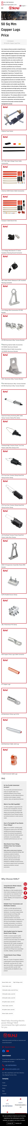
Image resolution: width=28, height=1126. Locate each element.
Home (4, 41)
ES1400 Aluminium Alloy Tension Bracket (12, 386)
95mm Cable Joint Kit (7, 1013)
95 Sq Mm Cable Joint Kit (8, 1009)
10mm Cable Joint (6, 986)
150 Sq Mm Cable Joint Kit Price (10, 990)
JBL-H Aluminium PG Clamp (9, 625)
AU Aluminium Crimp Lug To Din (10, 714)
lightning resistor (9, 62)
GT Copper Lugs (5, 684)
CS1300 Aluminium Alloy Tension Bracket (12, 340)
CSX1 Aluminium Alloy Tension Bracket (12, 379)
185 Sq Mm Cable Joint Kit (8, 994)
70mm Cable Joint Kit (7, 1006)
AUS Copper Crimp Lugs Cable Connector (12, 654)
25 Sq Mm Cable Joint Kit (8, 1002)
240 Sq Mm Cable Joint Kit (8, 998)
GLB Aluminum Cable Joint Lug (10, 744)
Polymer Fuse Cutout (7, 131)
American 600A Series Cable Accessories (12, 191)
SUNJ (5, 827)
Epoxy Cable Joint (6, 982)
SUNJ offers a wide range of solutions (13, 850)
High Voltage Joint (17, 982)
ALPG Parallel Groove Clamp (9, 595)
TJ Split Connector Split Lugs (9, 774)
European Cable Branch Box (9, 221)
